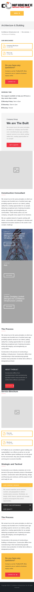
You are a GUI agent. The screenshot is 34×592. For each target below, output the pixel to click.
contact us (11, 574)
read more (8, 386)
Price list (9, 433)
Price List (9, 53)
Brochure (9, 442)
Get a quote (13, 145)
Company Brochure (12, 45)
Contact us (11, 81)
